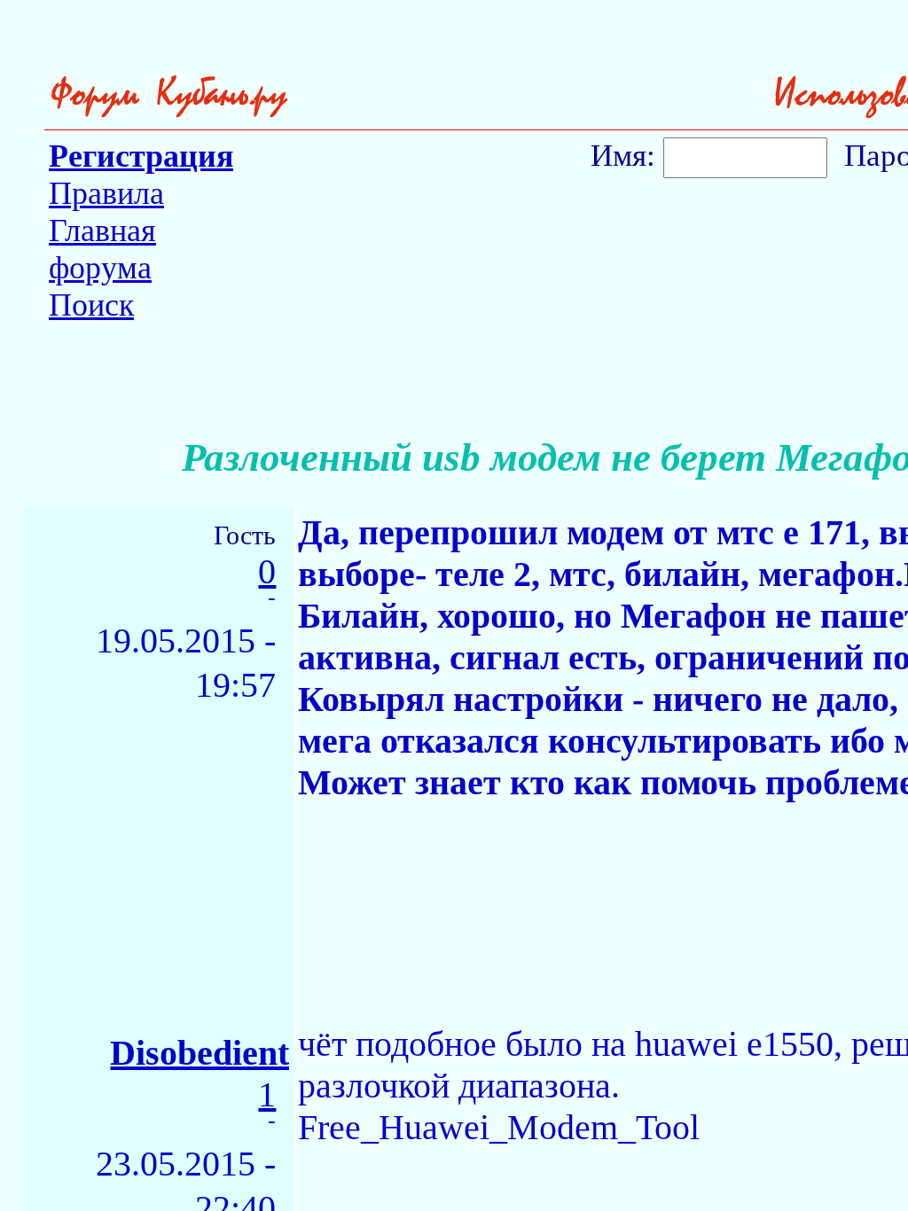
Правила (106, 193)
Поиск (91, 305)
